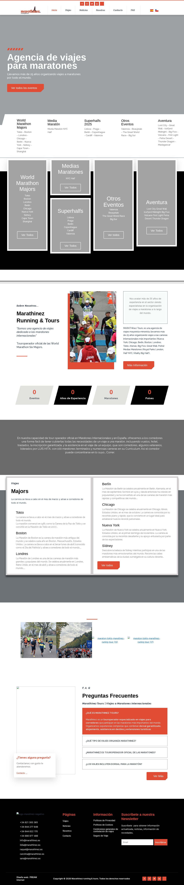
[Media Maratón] (43, 121)
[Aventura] (154, 121)
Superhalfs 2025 (92, 122)
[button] (18, 640)
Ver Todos (27, 234)
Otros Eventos (127, 122)
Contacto (118, 10)
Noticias (83, 10)
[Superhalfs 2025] (80, 121)
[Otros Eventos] (117, 121)
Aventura (165, 121)
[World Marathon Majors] (13, 120)
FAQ (133, 10)
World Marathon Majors (24, 123)
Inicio (54, 10)
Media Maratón (54, 122)
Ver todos (113, 234)
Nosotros (100, 10)
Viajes (68, 10)
